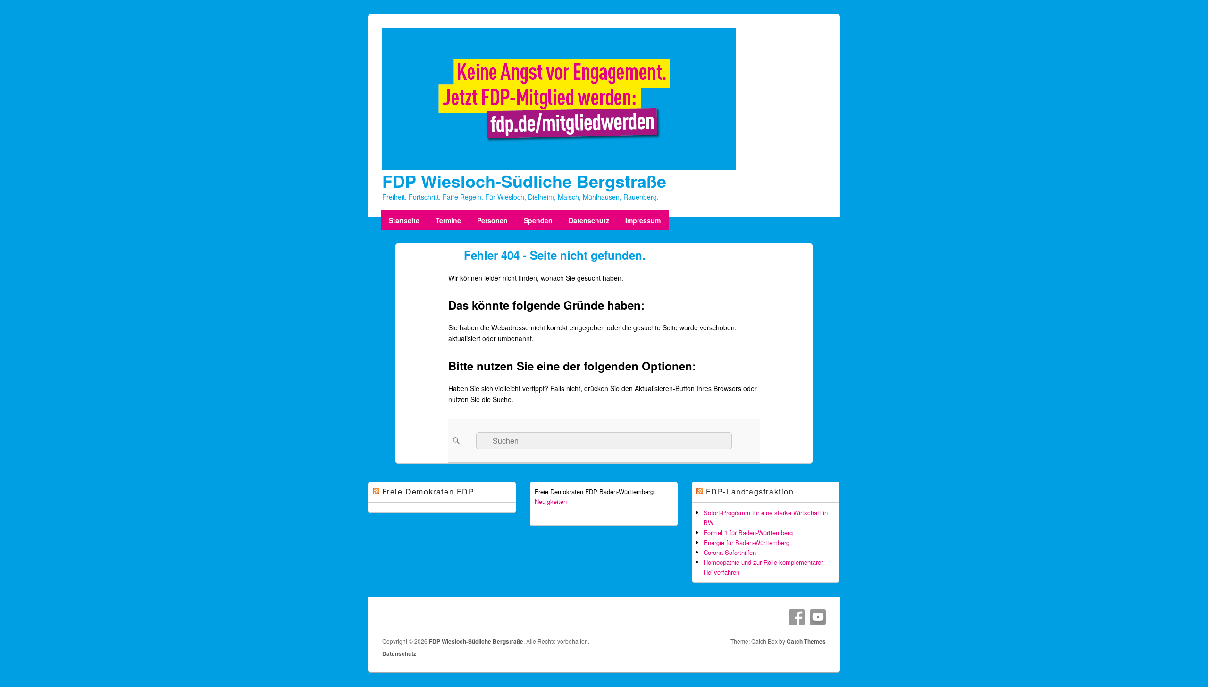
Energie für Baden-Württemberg (746, 542)
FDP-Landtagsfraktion (750, 491)
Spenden (538, 220)
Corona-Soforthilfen (730, 552)
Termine (448, 220)
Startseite (404, 220)
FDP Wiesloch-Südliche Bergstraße (524, 180)
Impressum (643, 220)
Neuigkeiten (551, 501)
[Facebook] (797, 617)
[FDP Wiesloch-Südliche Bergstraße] (559, 167)
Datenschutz (589, 220)
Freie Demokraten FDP (428, 491)
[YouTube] (818, 617)
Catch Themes (806, 641)
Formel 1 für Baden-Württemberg (748, 532)
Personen (492, 220)
